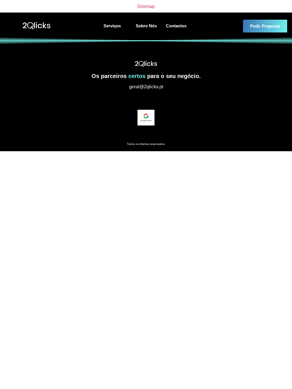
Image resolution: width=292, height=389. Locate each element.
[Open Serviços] (124, 26)
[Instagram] (135, 99)
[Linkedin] (146, 99)
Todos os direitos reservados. (146, 144)
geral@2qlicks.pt (146, 86)
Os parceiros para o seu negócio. (146, 76)
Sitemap (146, 6)
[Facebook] (156, 99)
